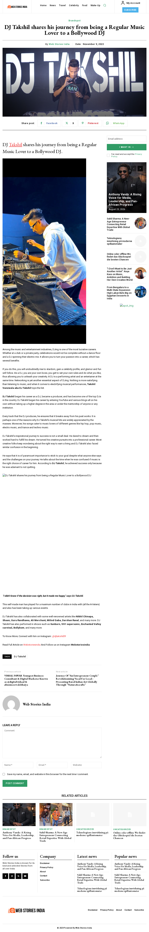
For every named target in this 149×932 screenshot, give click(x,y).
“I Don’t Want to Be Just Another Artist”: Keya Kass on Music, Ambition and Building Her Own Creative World (120, 274)
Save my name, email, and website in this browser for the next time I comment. (47, 774)
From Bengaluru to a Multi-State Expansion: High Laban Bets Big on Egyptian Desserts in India (119, 293)
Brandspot (75, 20)
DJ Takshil (20, 656)
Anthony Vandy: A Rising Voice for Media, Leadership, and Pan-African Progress (125, 200)
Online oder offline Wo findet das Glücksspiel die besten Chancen (119, 257)
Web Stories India (59, 44)
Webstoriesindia (32, 644)
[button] (104, 5)
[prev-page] (133, 168)
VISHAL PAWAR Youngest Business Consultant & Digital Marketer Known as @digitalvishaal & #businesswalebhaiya (26, 680)
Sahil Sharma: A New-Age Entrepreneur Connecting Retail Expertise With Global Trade (118, 224)
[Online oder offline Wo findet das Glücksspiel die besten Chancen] (140, 257)
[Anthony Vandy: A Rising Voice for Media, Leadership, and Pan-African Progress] (126, 187)
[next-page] (140, 168)
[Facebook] (5, 876)
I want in (125, 147)
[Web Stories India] (11, 704)
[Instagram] (12, 876)
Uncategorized (85, 829)
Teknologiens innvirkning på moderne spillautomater (119, 241)
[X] (18, 876)
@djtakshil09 (59, 636)
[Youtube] (25, 876)
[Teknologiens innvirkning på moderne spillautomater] (140, 241)
